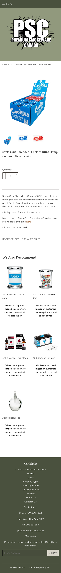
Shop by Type (30, 481)
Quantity (7, 169)
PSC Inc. (22, 567)
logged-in (10, 309)
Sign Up (53, 553)
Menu (9, 3)
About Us (30, 497)
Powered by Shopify (39, 567)
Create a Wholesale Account (30, 469)
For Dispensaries (30, 489)
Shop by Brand (31, 485)
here (28, 221)
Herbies (30, 493)
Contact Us (30, 501)
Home (5, 64)
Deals (31, 477)
